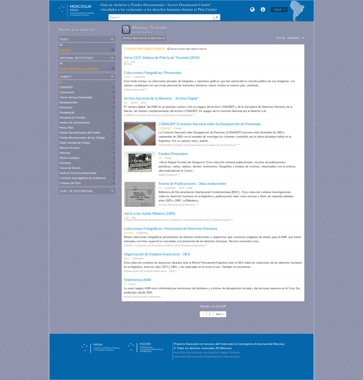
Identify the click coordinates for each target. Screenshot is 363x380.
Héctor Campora (69, 157)
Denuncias (65, 107)
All (61, 44)
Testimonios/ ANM (137, 280)
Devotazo (65, 162)
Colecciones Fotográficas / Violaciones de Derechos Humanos (170, 228)
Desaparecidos (68, 102)
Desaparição (67, 112)
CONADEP (66, 87)
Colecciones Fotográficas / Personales (153, 73)
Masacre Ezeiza (69, 147)
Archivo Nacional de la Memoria (78, 68)
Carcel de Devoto (69, 168)
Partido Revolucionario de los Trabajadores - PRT (89, 137)
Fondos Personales (173, 154)
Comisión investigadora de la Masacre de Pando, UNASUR (95, 178)
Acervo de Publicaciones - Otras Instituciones (192, 183)
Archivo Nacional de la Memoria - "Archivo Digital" (161, 98)
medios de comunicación (74, 122)
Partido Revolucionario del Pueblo (79, 132)
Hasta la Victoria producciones (78, 173)
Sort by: (281, 37)
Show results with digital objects (188, 48)
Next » (220, 314)
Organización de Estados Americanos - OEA (157, 254)
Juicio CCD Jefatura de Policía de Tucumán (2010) (162, 57)
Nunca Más (66, 127)
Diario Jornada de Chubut (74, 142)
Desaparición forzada (72, 117)
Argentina (65, 49)
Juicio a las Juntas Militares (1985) (149, 213)
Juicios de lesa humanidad (75, 97)
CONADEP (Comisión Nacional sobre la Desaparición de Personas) (209, 124)
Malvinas (64, 152)
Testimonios (66, 92)
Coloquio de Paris (70, 183)
